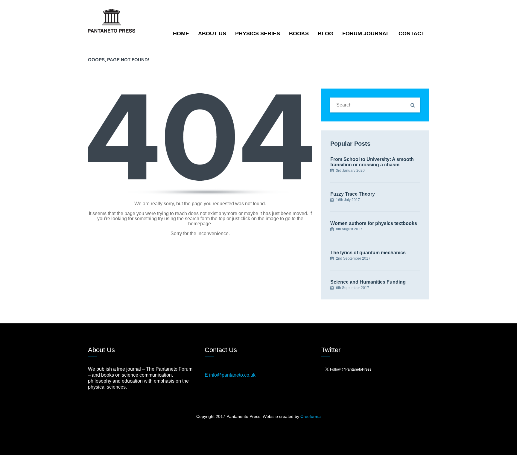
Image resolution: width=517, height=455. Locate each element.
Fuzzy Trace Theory (352, 194)
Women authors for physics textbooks (373, 223)
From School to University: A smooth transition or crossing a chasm (372, 162)
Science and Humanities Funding (368, 281)
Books (299, 33)
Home (181, 33)
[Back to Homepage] (200, 144)
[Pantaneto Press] (111, 20)
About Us (212, 33)
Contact (412, 33)
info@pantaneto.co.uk (232, 375)
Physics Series (257, 33)
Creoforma (310, 416)
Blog (325, 33)
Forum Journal (366, 33)
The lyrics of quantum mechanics (368, 252)
